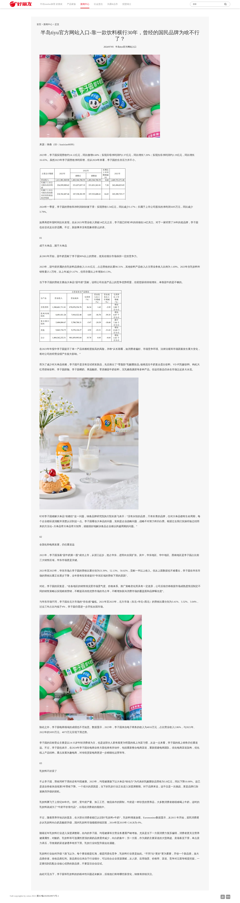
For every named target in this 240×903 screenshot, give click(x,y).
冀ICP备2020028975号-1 (48, 896)
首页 (39, 24)
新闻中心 (47, 24)
